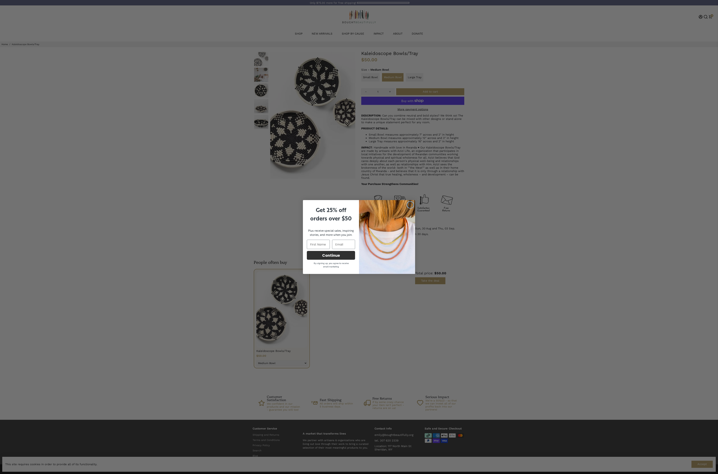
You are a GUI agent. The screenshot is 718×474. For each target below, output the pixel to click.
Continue (331, 255)
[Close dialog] (410, 205)
